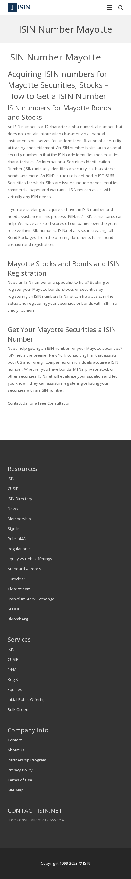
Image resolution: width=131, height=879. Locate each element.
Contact (15, 740)
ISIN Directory (20, 498)
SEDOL (14, 609)
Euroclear (16, 579)
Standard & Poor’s (24, 569)
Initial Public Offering (26, 699)
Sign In (14, 528)
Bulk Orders (19, 709)
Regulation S (19, 548)
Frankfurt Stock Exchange (31, 599)
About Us (16, 750)
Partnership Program (27, 760)
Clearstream (19, 589)
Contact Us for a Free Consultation (39, 403)
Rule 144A (17, 538)
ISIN (11, 478)
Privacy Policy (20, 770)
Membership (19, 518)
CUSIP (13, 488)
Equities (15, 689)
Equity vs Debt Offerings (30, 558)
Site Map (16, 790)
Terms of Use (20, 780)
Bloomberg (18, 619)
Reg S (13, 679)
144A (12, 669)
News (13, 508)
